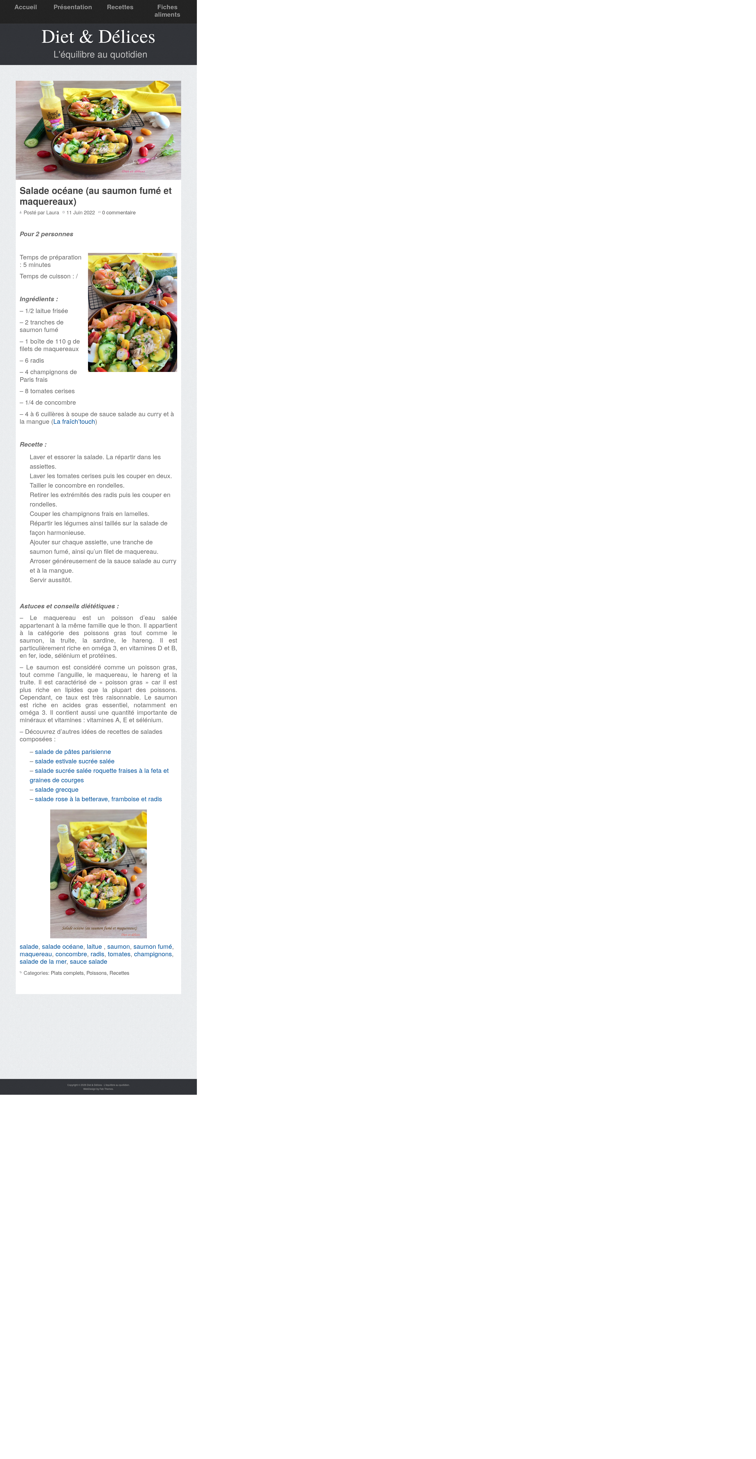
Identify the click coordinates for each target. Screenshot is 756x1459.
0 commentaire (119, 212)
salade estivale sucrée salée (75, 760)
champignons (153, 953)
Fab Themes (106, 1088)
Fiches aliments (167, 10)
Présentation (73, 6)
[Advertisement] (98, 1049)
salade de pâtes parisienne (72, 751)
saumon (118, 946)
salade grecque (57, 789)
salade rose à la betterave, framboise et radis (98, 798)
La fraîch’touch (74, 421)
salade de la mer (43, 961)
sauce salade (88, 961)
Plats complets (67, 972)
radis (97, 953)
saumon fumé (152, 946)
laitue (95, 946)
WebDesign (89, 1088)
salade (29, 946)
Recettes (120, 6)
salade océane (62, 946)
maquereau (36, 953)
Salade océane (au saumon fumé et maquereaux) (96, 195)
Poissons (96, 972)
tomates (119, 953)
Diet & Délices (98, 35)
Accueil (25, 6)
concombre (71, 953)
